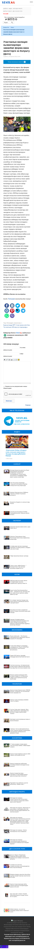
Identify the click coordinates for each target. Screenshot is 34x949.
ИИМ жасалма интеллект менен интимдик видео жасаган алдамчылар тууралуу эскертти (18, 582)
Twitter (6, 19)
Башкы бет (6, 27)
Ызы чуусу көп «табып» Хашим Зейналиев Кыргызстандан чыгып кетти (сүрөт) (19, 895)
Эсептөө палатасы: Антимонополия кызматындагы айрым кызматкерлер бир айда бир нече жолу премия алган (20, 667)
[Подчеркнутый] (9, 360)
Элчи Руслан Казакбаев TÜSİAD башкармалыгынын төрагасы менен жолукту (19, 513)
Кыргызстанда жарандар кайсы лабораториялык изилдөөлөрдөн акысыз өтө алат (19, 885)
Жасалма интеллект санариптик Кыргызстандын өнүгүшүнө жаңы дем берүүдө (20, 611)
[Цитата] (14, 360)
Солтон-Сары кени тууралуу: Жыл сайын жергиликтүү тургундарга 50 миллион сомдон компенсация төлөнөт (19, 711)
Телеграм (11, 299)
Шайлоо (5, 8)
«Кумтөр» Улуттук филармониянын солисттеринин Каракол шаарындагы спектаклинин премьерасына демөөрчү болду (20, 731)
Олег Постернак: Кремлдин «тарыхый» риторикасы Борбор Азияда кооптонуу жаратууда (18, 484)
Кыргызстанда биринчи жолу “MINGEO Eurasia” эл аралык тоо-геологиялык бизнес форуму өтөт (20, 691)
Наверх (28, 405)
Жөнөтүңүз (9, 401)
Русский (5, 13)
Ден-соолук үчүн (17, 11)
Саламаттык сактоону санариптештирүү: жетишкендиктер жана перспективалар (19, 866)
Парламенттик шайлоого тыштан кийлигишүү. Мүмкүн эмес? (19, 783)
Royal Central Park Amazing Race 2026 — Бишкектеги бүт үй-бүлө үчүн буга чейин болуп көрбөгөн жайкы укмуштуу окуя (20, 592)
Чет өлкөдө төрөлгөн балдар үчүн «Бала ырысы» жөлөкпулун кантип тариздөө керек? (19, 602)
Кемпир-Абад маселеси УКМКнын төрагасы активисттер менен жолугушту (19, 494)
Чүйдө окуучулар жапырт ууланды (19, 556)
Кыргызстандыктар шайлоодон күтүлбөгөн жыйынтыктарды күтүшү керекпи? (19, 765)
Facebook (8, 19)
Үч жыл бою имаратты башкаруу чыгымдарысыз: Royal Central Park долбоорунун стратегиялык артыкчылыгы (19, 647)
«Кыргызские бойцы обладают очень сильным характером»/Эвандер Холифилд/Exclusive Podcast (16, 453)
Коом (12, 27)
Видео (10, 8)
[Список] (16, 360)
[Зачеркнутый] (11, 360)
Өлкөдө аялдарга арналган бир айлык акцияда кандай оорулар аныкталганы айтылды (20, 876)
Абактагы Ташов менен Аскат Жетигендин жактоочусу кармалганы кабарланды (20, 538)
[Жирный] (4, 360)
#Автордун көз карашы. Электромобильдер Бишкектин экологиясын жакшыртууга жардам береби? (19, 841)
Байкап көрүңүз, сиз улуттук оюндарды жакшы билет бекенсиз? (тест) (19, 910)
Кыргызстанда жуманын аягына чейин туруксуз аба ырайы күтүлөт (20, 754)
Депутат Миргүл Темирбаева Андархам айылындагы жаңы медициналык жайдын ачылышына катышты (19, 857)
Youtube (11, 19)
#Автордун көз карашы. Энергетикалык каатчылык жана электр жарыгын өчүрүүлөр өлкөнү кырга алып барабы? (19, 800)
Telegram (16, 19)
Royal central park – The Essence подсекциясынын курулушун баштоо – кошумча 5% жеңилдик (20, 637)
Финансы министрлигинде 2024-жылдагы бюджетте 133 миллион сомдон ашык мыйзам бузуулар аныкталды (19, 677)
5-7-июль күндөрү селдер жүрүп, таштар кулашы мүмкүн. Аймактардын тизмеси (20, 746)
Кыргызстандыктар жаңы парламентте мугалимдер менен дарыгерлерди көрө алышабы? (19, 775)
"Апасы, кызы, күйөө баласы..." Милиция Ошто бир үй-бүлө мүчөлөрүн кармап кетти (18, 567)
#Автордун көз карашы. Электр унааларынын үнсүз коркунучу (18, 830)
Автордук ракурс (17, 8)
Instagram (13, 19)
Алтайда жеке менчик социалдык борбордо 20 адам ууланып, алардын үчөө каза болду (20, 548)
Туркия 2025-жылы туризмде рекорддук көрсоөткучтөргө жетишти (20, 656)
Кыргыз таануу (7, 11)
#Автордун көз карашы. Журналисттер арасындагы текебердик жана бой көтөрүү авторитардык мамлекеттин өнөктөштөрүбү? (20, 809)
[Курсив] (7, 360)
